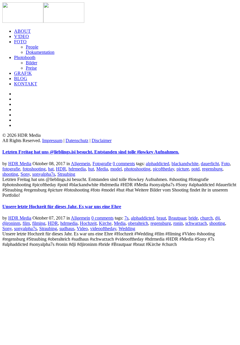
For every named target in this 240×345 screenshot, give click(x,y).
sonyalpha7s (43, 174)
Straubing (66, 174)
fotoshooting (34, 168)
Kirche (105, 223)
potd (195, 168)
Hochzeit (88, 223)
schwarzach (196, 223)
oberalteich (138, 223)
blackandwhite (185, 163)
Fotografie (102, 163)
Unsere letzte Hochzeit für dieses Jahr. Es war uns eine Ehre (61, 206)
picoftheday (163, 168)
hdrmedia (77, 168)
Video (82, 228)
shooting (10, 174)
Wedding (127, 228)
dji (217, 217)
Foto (225, 163)
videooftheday (103, 228)
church (206, 217)
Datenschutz (77, 140)
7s (126, 217)
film (26, 223)
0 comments (124, 163)
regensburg (212, 168)
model (116, 168)
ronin (178, 223)
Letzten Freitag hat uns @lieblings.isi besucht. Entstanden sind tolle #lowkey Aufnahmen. (90, 151)
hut (91, 168)
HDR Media (19, 163)
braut (161, 217)
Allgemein (80, 163)
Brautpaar (177, 217)
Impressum (52, 140)
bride (193, 217)
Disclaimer (102, 140)
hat (51, 168)
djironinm (11, 223)
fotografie (11, 168)
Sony (25, 174)
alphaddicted (157, 163)
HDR (61, 168)
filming (38, 223)
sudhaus (66, 228)
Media (102, 168)
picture (182, 168)
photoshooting (137, 168)
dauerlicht (210, 163)
